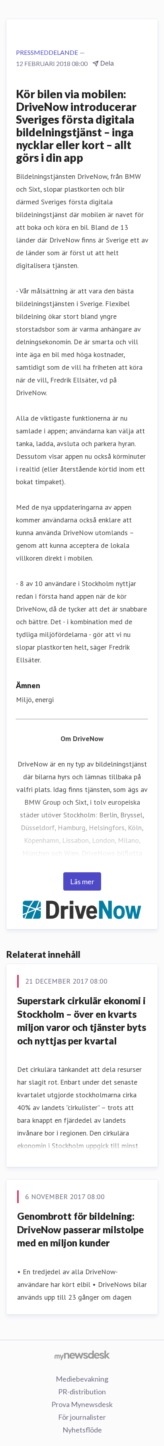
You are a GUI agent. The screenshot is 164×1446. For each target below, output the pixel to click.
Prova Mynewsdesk (82, 1404)
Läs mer (82, 881)
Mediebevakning (82, 1378)
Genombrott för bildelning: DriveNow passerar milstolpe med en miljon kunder (80, 1229)
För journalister (82, 1417)
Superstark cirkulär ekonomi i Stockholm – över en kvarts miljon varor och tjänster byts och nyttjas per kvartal (81, 1020)
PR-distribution (82, 1391)
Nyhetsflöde (82, 1429)
